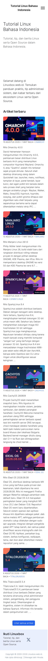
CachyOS (39, 390)
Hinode (40, 657)
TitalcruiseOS (17, 576)
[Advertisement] (24, 63)
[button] (23, 623)
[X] (29, 640)
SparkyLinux (16, 299)
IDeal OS (39, 472)
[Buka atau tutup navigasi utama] (43, 8)
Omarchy (39, 142)
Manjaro (39, 236)
